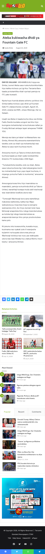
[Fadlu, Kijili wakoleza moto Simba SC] (12, 343)
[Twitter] (8, 299)
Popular (7, 412)
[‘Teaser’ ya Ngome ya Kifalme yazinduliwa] (9, 444)
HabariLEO (26, 538)
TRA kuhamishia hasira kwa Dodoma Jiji (20, 23)
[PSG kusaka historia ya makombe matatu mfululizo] (9, 466)
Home (6, 28)
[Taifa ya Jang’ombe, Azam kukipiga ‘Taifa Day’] (12, 321)
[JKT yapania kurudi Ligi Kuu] (33, 321)
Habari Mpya (24, 28)
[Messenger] (17, 299)
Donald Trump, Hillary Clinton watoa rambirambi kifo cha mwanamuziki (29, 422)
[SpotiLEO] (15, 6)
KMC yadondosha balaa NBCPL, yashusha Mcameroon (33, 353)
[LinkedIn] (13, 299)
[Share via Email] (31, 299)
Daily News (17, 538)
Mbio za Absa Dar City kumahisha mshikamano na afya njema (30, 454)
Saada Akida (8, 48)
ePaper (34, 538)
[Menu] (3, 6)
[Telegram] (27, 299)
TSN (9, 538)
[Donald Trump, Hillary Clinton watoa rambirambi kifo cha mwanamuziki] (9, 422)
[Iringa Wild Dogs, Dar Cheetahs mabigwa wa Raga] (8, 378)
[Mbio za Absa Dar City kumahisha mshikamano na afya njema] (9, 455)
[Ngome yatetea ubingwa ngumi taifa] (8, 388)
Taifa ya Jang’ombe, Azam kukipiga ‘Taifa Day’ (11, 330)
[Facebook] (4, 299)
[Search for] (42, 6)
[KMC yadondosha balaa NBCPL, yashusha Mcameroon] (33, 343)
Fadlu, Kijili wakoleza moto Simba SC (10, 352)
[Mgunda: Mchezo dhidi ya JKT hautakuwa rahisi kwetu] (8, 399)
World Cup (14, 28)
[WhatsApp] (22, 299)
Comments (36, 412)
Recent (21, 412)
